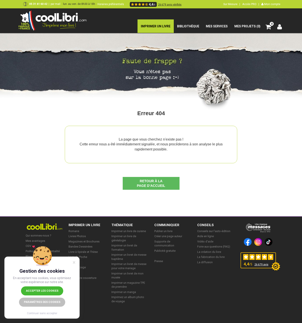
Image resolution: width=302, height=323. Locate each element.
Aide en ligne (205, 236)
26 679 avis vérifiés (170, 4)
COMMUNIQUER (166, 225)
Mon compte (272, 4)
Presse (158, 261)
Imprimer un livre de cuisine (128, 231)
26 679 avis (261, 264)
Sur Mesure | (231, 4)
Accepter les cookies (42, 290)
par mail (55, 4)
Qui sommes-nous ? (38, 235)
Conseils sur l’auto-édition (213, 231)
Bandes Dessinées (80, 246)
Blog (29, 256)
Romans (74, 231)
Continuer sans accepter (42, 313)
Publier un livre (163, 231)
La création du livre (209, 252)
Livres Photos (77, 236)
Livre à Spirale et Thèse (83, 252)
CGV (28, 246)
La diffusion (205, 262)
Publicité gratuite (165, 250)
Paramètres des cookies (42, 302)
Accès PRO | (250, 4)
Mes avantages (35, 240)
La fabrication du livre (211, 257)
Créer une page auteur (168, 236)
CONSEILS (205, 225)
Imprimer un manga (123, 292)
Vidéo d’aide (205, 241)
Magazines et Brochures (84, 241)
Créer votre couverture (82, 278)
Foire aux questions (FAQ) (213, 246)
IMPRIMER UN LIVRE (84, 225)
